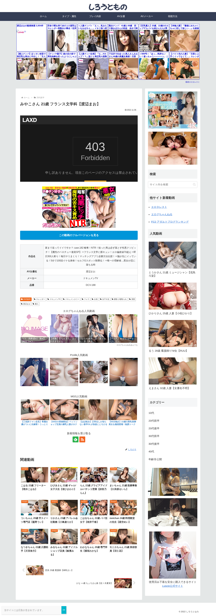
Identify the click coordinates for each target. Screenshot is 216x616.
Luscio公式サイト (172, 585)
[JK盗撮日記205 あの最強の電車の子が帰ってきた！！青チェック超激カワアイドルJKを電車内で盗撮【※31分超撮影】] (34, 371)
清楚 (133, 299)
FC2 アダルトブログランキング (170, 221)
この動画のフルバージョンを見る (79, 235)
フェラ (86, 299)
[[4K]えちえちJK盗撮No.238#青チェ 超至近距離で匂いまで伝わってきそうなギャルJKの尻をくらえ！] (123, 371)
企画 (96, 299)
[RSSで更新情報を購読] (82, 439)
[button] (194, 184)
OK (64, 610)
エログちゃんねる (161, 214)
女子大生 (105, 299)
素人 (36, 304)
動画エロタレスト (193, 82)
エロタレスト (159, 207)
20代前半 (27, 299)
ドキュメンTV (55, 299)
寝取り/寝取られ (120, 299)
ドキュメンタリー (72, 299)
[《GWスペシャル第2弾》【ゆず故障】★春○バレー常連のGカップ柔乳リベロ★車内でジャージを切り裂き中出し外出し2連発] (64, 371)
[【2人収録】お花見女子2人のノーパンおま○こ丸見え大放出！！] (94, 371)
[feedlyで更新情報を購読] (75, 439)
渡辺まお (26, 304)
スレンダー (40, 299)
